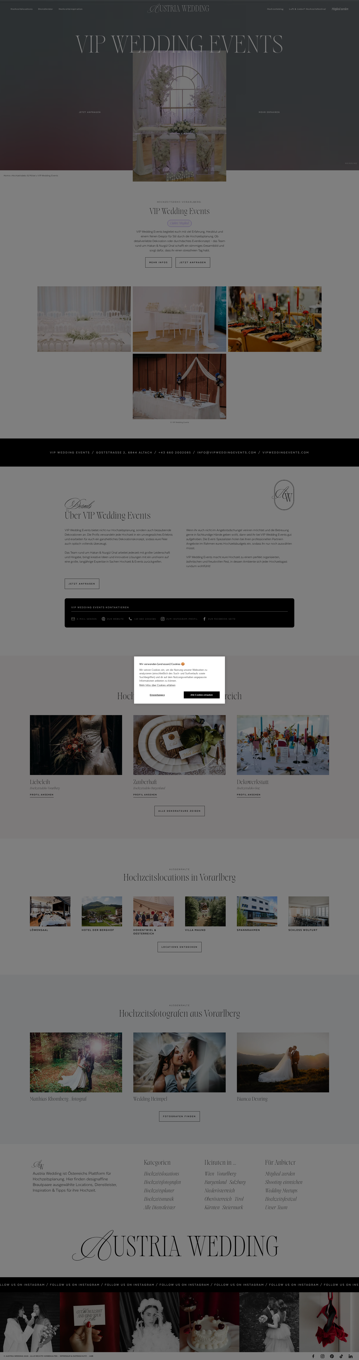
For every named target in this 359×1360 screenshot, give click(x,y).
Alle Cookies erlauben (202, 695)
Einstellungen (157, 695)
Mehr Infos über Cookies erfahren (157, 685)
